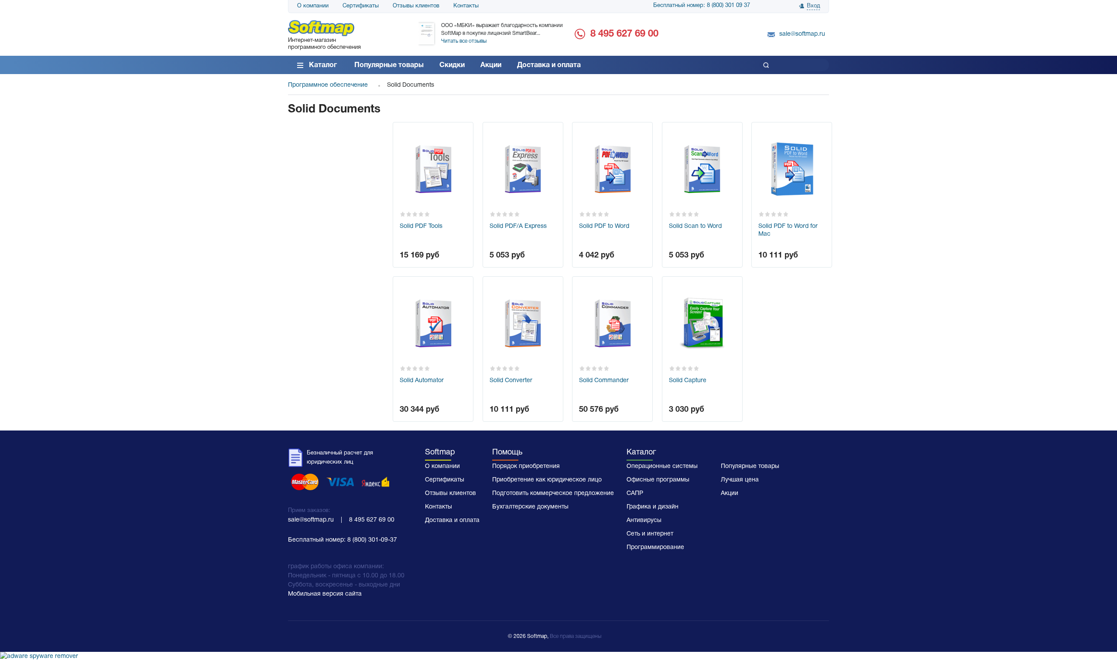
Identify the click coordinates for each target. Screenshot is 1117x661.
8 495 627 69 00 (624, 34)
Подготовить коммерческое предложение (553, 493)
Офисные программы (658, 480)
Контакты (466, 6)
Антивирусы (644, 520)
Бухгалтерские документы (530, 507)
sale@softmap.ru (802, 34)
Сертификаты (361, 6)
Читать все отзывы (464, 41)
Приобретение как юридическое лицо (547, 480)
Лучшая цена (740, 480)
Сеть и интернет (650, 534)
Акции (490, 65)
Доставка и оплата (549, 65)
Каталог (323, 65)
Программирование (655, 547)
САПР (635, 493)
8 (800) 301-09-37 (372, 540)
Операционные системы (662, 466)
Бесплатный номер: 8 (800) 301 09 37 (701, 5)
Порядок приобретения (526, 466)
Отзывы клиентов (416, 6)
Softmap (440, 452)
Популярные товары (389, 65)
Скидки (452, 65)
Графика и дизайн (652, 507)
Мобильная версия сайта (325, 594)
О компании (313, 6)
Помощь (507, 452)
